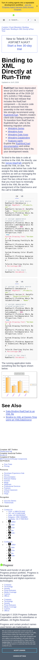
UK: (16, 513)
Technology (8, 587)
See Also (11, 405)
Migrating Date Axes (18, 134)
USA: (16, 511)
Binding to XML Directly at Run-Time (17, 68)
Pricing (6, 466)
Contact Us (8, 510)
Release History (10, 479)
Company (7, 585)
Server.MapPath (13, 163)
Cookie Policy (6, 642)
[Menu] (4, 20)
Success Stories (10, 501)
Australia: (18, 519)
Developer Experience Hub (14, 473)
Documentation (9, 477)
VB (22, 196)
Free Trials (8, 464)
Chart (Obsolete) (15, 27)
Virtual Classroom (10, 490)
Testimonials (8, 503)
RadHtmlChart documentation (17, 144)
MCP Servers (5, 459)
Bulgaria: (17, 517)
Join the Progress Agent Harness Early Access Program (18, 7)
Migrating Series (16, 128)
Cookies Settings (19, 656)
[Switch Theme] (35, 20)
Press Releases (10, 590)
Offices (6, 596)
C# (17, 196)
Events (6, 492)
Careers (7, 594)
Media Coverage (10, 592)
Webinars (7, 484)
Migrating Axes (15, 131)
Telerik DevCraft (6, 451)
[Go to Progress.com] (7, 566)
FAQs (6, 494)
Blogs (6, 482)
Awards (7, 588)
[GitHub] (9, 536)
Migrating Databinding (19, 137)
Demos (6, 475)
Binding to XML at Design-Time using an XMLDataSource (21, 418)
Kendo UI (3, 455)
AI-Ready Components (18, 459)
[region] (19, 644)
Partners (7, 488)
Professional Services (12, 486)
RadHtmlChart (11, 115)
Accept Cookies (19, 650)
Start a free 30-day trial (19, 47)
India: (17, 515)
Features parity (15, 140)
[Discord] (9, 538)
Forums (7, 481)
